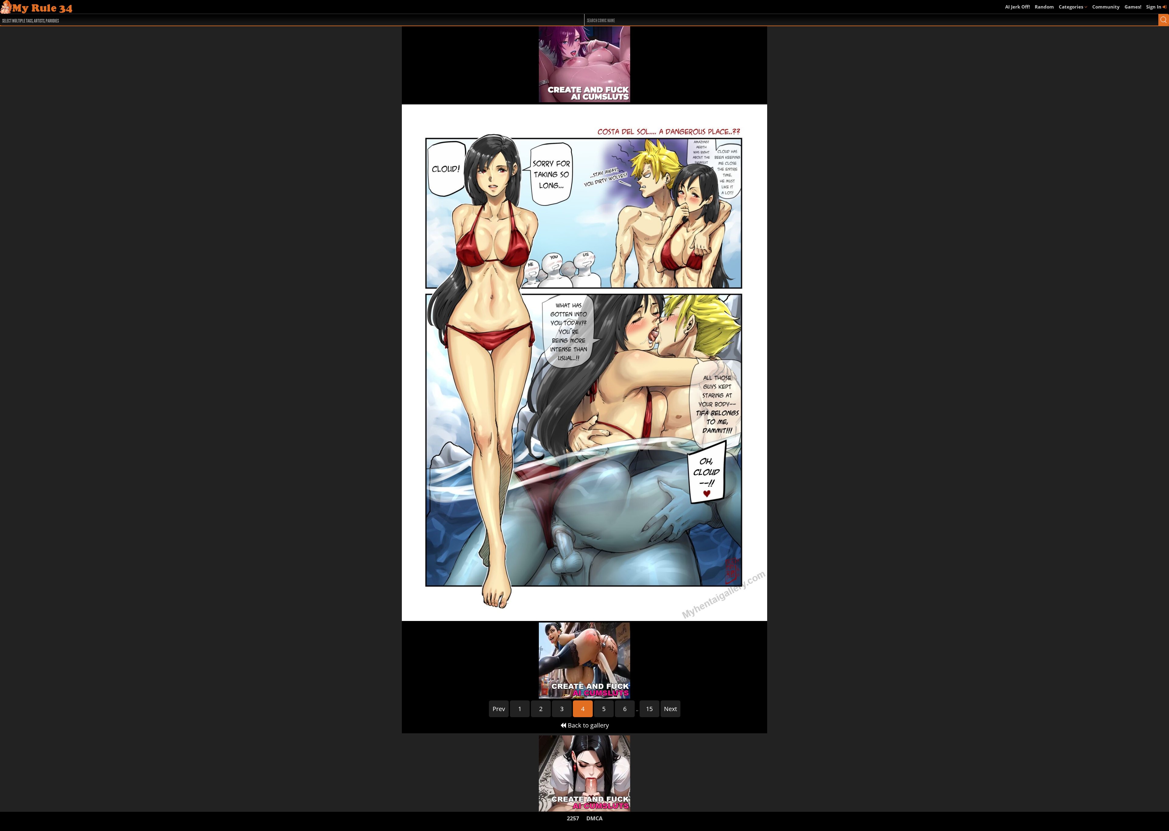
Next (670, 709)
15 (649, 709)
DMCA (594, 818)
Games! (1133, 7)
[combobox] (263, 20)
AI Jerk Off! (1017, 7)
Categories (1071, 7)
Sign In (1154, 7)
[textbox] (264, 20)
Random (1044, 7)
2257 (573, 818)
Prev (499, 709)
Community (1106, 7)
